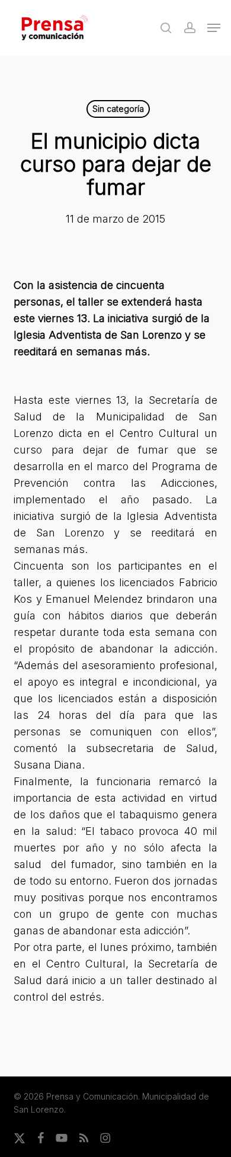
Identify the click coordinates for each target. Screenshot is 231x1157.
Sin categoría (118, 109)
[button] (213, 28)
